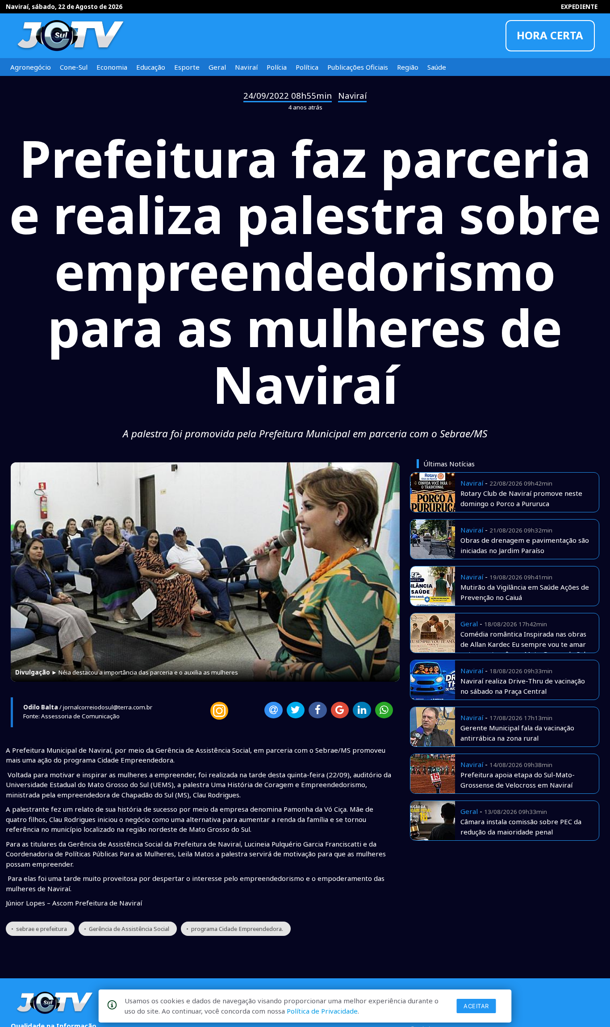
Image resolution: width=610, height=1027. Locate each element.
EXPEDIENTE (579, 7)
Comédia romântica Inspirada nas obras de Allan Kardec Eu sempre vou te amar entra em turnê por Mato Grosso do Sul (523, 643)
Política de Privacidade (322, 1010)
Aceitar (476, 1006)
